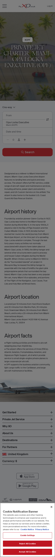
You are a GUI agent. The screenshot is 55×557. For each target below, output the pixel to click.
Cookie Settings (27, 535)
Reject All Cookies (27, 543)
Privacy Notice (42, 529)
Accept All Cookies (27, 552)
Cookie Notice (27, 529)
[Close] (51, 507)
